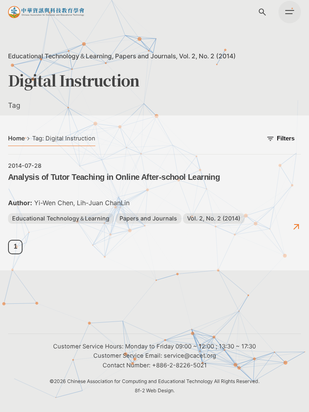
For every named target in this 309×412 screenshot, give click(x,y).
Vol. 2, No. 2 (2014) (207, 56)
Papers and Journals (145, 56)
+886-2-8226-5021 (179, 365)
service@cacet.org (190, 355)
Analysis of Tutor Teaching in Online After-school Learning (114, 177)
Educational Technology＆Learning (60, 56)
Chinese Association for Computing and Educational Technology (140, 381)
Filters (286, 138)
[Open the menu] (289, 12)
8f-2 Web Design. (155, 390)
